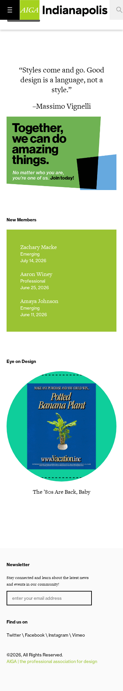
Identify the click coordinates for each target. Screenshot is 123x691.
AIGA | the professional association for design (52, 661)
